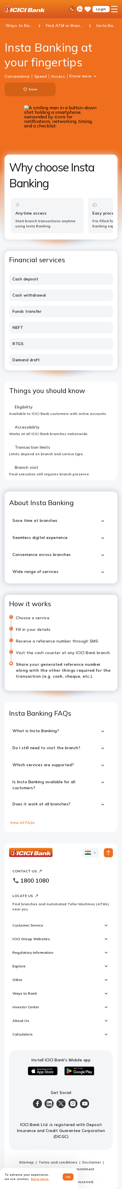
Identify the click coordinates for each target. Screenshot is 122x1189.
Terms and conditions (58, 1162)
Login (101, 9)
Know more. (40, 1179)
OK (68, 1177)
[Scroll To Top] (108, 852)
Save (33, 89)
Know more (81, 76)
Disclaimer (91, 1162)
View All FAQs (22, 822)
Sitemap (26, 1162)
